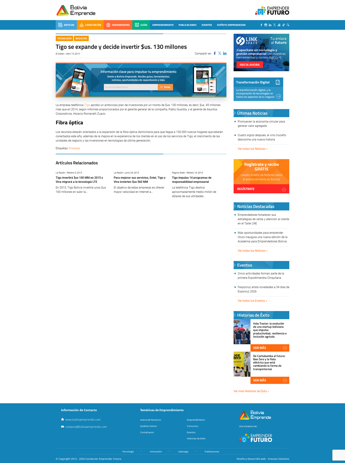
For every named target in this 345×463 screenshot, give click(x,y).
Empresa (74, 148)
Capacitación (93, 25)
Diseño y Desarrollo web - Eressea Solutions (263, 458)
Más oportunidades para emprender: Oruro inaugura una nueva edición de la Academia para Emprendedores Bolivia (263, 237)
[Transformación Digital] (258, 89)
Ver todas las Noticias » (253, 149)
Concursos (192, 426)
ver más (259, 347)
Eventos (207, 25)
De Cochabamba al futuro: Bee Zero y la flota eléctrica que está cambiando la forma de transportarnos (269, 362)
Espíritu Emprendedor (231, 25)
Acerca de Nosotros (150, 419)
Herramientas (121, 25)
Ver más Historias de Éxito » (251, 391)
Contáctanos (147, 432)
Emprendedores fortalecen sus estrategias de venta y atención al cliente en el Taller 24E (263, 219)
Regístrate (245, 188)
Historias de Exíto (196, 438)
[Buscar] (288, 24)
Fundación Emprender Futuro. (104, 458)
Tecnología (64, 38)
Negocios (81, 38)
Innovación (156, 451)
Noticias (69, 25)
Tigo (87, 105)
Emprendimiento (163, 25)
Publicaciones (188, 25)
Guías (144, 25)
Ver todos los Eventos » (252, 300)
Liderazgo (183, 451)
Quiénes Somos (148, 426)
